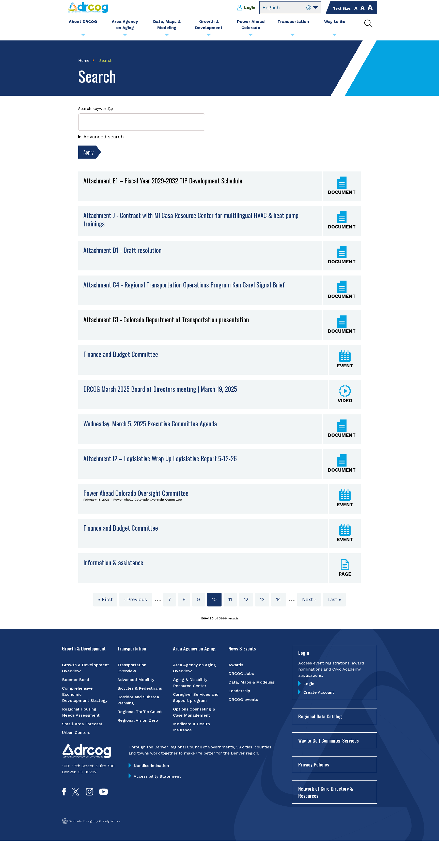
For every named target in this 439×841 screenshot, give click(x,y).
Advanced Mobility (135, 679)
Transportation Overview (131, 667)
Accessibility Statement (157, 776)
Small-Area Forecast (82, 723)
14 (281, 599)
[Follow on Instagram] (89, 794)
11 (232, 599)
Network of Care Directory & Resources (325, 792)
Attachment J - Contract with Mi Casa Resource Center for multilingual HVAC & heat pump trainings (191, 219)
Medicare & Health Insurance (191, 726)
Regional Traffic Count (139, 711)
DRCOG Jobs (241, 673)
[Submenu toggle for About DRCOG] (83, 36)
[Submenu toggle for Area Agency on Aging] (125, 36)
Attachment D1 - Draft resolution (122, 250)
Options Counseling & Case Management (194, 712)
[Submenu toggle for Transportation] (292, 36)
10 (217, 601)
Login (249, 7)
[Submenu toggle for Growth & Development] (209, 36)
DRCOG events (243, 699)
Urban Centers (76, 732)
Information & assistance (113, 562)
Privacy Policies (313, 764)
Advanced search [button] (103, 137)
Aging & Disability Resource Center (190, 682)
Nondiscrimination (151, 765)
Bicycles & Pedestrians (139, 688)
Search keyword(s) (95, 108)
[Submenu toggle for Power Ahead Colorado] (250, 36)
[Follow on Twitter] (75, 794)
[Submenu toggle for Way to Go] (334, 36)
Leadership (239, 690)
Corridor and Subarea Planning (138, 699)
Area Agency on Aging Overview (194, 667)
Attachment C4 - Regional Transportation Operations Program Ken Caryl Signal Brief (184, 284)
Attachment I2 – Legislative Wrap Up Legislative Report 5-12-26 (160, 458)
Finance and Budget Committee (120, 354)
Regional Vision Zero (137, 720)
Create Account (318, 692)
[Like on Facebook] (64, 794)
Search (105, 60)
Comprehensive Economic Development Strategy (84, 694)
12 (248, 599)
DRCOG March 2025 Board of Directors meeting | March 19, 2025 (160, 389)
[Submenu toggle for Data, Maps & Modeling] (167, 36)
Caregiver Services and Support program (195, 697)
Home (83, 60)
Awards (235, 664)
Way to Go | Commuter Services (328, 740)
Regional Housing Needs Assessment (81, 712)
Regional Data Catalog (320, 716)
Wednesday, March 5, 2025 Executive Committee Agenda (150, 423)
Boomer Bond (75, 679)
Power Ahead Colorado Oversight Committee (136, 493)
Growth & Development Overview (85, 667)
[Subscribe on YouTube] (103, 794)
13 (264, 599)
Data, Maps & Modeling (251, 682)
